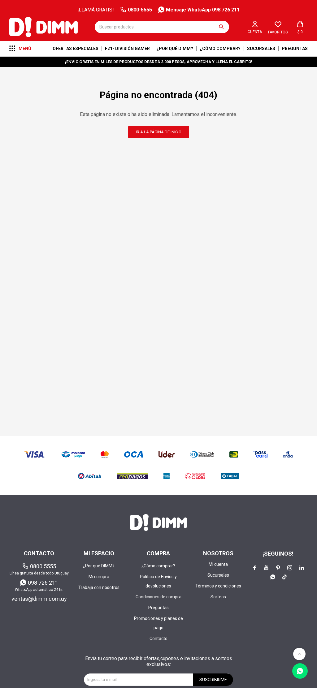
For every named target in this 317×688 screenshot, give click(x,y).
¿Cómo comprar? (220, 48)
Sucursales (261, 48)
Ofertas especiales (75, 48)
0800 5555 (43, 566)
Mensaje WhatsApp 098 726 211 (203, 10)
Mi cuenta (218, 564)
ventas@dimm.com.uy (39, 599)
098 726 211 (43, 582)
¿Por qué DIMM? (174, 48)
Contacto (158, 638)
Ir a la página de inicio (158, 132)
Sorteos (218, 596)
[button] (221, 27)
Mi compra (99, 576)
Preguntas (295, 48)
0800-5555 (140, 10)
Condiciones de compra (158, 596)
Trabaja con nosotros (98, 587)
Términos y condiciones (218, 585)
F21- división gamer (127, 48)
